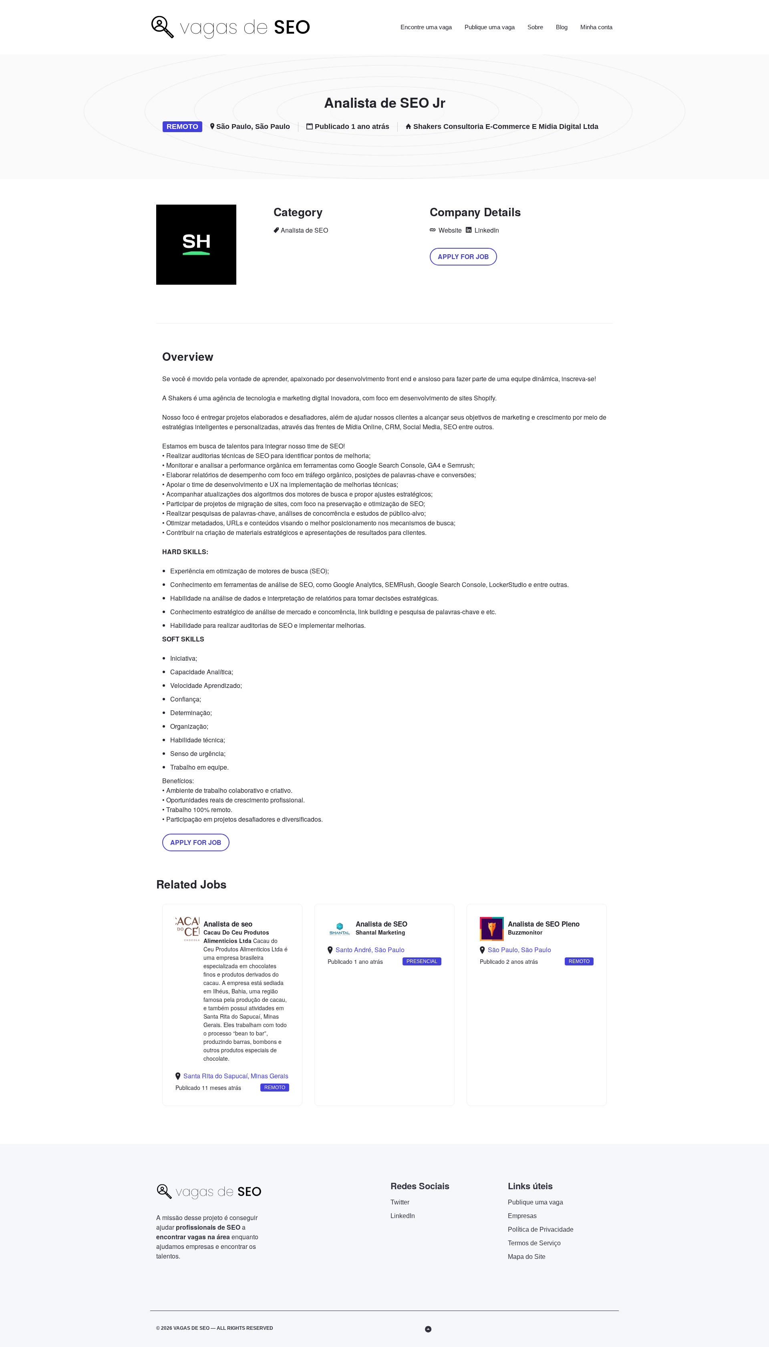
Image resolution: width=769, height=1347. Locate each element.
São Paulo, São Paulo (253, 127)
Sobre (535, 27)
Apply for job (463, 256)
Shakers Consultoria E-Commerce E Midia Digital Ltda (505, 127)
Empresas (522, 1215)
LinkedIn (486, 230)
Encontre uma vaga (426, 27)
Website (449, 230)
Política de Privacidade (541, 1229)
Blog (562, 27)
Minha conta (596, 27)
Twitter (400, 1202)
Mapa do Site (527, 1256)
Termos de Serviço (534, 1243)
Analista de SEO (304, 230)
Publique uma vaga (490, 27)
